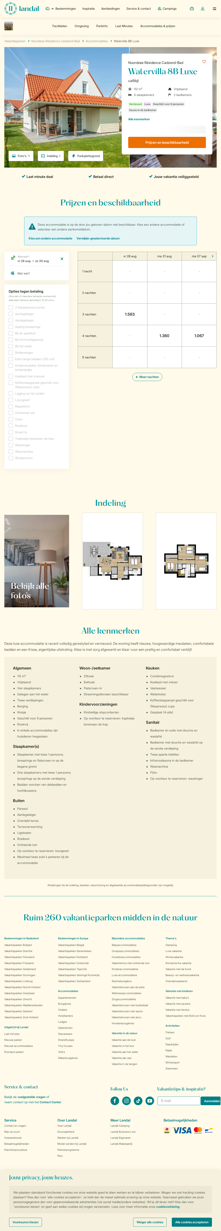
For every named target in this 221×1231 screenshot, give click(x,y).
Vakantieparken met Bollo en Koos (186, 1015)
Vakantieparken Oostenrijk (73, 963)
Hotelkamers (65, 1015)
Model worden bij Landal (71, 1143)
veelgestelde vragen (31, 1097)
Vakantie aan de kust (124, 1039)
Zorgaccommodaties (124, 999)
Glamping (171, 945)
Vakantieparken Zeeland (18, 1011)
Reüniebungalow (122, 981)
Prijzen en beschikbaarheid (167, 142)
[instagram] (127, 1104)
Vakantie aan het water (125, 1052)
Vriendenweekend (176, 981)
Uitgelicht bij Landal (16, 1027)
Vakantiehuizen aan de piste (128, 987)
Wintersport (173, 1062)
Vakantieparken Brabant (18, 945)
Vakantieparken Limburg (18, 981)
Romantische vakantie (178, 963)
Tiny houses (65, 1045)
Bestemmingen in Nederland (21, 938)
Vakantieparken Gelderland (20, 969)
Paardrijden (172, 1044)
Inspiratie (88, 8)
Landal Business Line (123, 1131)
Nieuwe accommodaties (18, 1045)
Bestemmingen (65, 8)
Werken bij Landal (67, 1137)
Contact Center (50, 1102)
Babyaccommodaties (124, 945)
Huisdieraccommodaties (126, 957)
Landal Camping (119, 1125)
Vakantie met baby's (177, 997)
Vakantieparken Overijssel (19, 993)
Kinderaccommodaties (125, 969)
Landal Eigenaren (120, 1137)
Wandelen (171, 1056)
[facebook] (115, 1104)
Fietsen (170, 1032)
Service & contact (138, 8)
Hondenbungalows (123, 1023)
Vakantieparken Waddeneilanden (23, 1005)
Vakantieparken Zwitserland (74, 981)
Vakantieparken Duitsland (73, 957)
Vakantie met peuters (178, 1003)
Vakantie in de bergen (124, 1064)
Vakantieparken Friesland (19, 963)
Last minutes (11, 1033)
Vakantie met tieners (177, 1009)
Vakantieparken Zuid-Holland (21, 1017)
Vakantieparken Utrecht (18, 999)
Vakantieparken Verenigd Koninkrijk (78, 975)
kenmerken (139, 119)
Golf (168, 1038)
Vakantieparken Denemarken (75, 951)
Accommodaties (68, 991)
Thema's (171, 938)
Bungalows (64, 1003)
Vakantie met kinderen (179, 991)
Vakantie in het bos (123, 1045)
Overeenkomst (13, 1137)
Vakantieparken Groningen (19, 975)
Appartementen (67, 997)
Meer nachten (149, 377)
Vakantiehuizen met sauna (127, 1011)
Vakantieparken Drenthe (18, 951)
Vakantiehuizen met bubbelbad (130, 1005)
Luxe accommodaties (124, 975)
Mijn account (12, 1131)
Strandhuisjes (66, 1039)
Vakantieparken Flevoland (19, 957)
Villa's (61, 1052)
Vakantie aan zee (121, 1058)
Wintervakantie (174, 957)
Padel (169, 1050)
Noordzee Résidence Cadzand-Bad (155, 62)
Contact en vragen (15, 1125)
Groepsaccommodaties (125, 951)
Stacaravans (65, 1033)
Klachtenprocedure (15, 1149)
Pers (60, 1155)
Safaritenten (65, 1027)
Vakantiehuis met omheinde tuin (131, 963)
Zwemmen (172, 1068)
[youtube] (149, 1104)
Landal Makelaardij (121, 1143)
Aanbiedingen (110, 8)
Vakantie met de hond (178, 969)
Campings (170, 8)
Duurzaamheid (65, 1131)
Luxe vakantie (174, 951)
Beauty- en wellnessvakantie (182, 975)
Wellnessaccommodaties (126, 993)
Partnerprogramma (68, 1149)
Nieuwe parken (13, 1039)
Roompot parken (14, 1052)
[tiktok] (138, 1104)
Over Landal (64, 1125)
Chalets (62, 1009)
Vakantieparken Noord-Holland (22, 987)
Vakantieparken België (71, 945)
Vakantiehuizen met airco (126, 1017)
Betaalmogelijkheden (16, 1143)
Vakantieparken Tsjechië (72, 969)
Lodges (62, 1021)
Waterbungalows (68, 1058)
